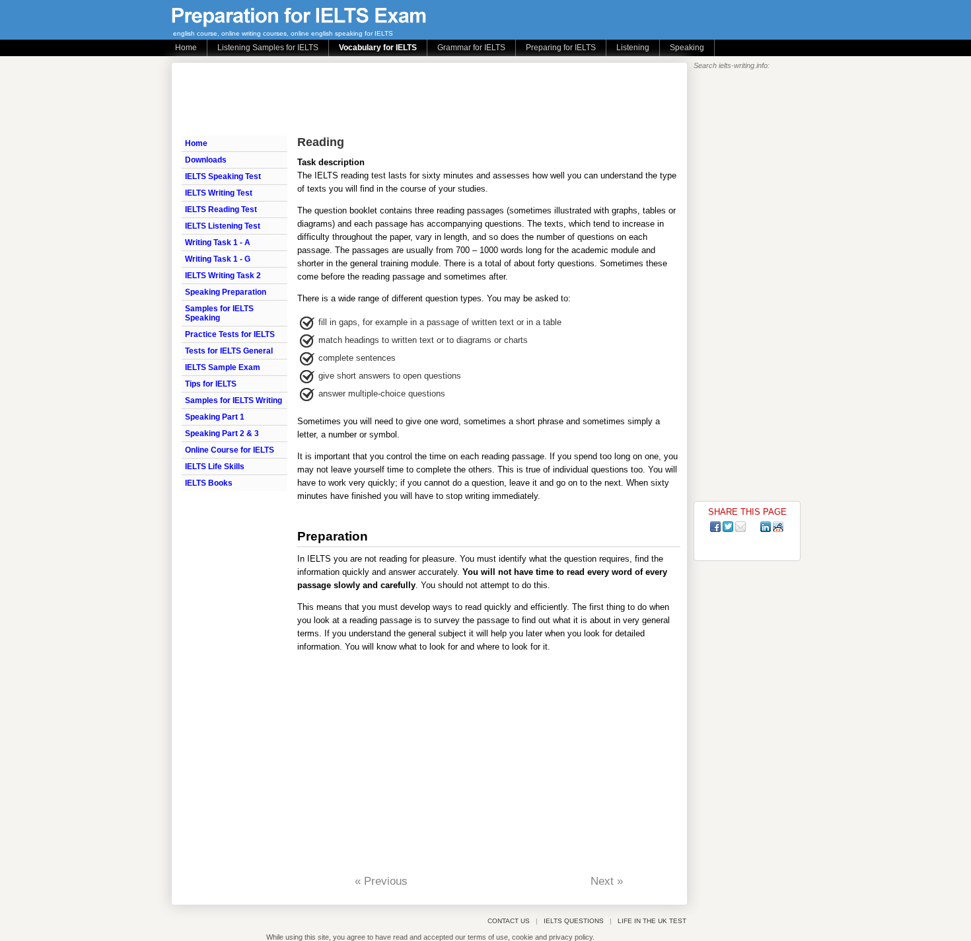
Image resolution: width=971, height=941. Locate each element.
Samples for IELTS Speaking (219, 313)
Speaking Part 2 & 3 (222, 433)
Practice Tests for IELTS (230, 334)
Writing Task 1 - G (217, 259)
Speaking (687, 47)
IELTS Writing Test (218, 193)
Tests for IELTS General (229, 351)
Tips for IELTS (210, 384)
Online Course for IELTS (229, 450)
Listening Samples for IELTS (267, 47)
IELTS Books (209, 483)
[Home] (299, 23)
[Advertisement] (422, 99)
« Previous (381, 881)
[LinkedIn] (765, 526)
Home (186, 47)
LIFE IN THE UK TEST (652, 920)
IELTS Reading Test (221, 209)
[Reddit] (778, 526)
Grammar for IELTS (471, 47)
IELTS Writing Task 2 (223, 275)
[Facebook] (715, 526)
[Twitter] (728, 526)
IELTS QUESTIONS (574, 920)
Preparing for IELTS (561, 47)
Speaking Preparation (225, 292)
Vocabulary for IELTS (378, 47)
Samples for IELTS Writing (233, 400)
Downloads (206, 160)
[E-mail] (740, 526)
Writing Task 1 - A (217, 242)
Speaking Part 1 (214, 417)
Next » (607, 881)
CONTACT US (508, 920)
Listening (632, 47)
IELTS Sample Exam (222, 367)
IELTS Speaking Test (223, 176)
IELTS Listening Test (222, 226)
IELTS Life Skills (214, 466)
